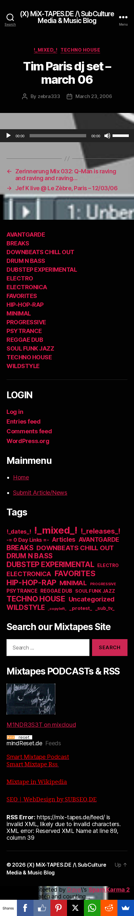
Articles (63, 539)
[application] (67, 135)
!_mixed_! (46, 50)
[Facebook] (25, 908)
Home (21, 477)
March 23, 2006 (93, 96)
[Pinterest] (58, 908)
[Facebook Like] (42, 908)
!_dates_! (19, 531)
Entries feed (24, 421)
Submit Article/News (40, 492)
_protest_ (80, 608)
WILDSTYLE (23, 366)
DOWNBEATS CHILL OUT (40, 252)
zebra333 (49, 96)
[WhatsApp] (92, 908)
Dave (74, 889)
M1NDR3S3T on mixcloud (41, 724)
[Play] (8, 135)
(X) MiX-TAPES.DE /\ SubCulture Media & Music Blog (67, 17)
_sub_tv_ (104, 608)
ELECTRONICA (27, 287)
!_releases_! (100, 531)
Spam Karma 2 (109, 889)
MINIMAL (19, 313)
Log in (15, 411)
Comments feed (29, 431)
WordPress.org (28, 441)
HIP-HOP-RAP (25, 304)
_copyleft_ (57, 608)
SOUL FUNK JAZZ (30, 348)
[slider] (122, 135)
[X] (75, 908)
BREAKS (18, 243)
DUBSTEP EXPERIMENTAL (42, 269)
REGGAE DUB (25, 339)
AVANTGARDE (26, 234)
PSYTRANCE (24, 331)
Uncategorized (92, 599)
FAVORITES (22, 295)
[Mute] (107, 135)
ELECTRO (20, 278)
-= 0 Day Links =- (28, 540)
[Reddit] (108, 908)
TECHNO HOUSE (80, 50)
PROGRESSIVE (26, 322)
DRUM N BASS (26, 260)
